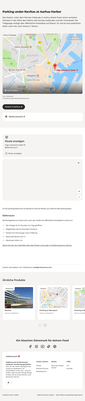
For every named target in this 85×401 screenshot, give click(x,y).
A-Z (68, 366)
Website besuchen (16, 116)
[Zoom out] (78, 197)
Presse (38, 366)
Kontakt (70, 368)
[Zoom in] (78, 191)
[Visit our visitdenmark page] (42, 346)
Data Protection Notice (45, 395)
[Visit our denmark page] (30, 346)
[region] (42, 180)
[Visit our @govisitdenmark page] (48, 346)
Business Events (42, 368)
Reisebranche (41, 371)
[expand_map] (78, 163)
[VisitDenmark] (13, 356)
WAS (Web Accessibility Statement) (69, 395)
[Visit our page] (36, 346)
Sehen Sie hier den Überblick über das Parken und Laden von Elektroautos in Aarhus (37, 245)
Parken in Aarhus (12, 107)
